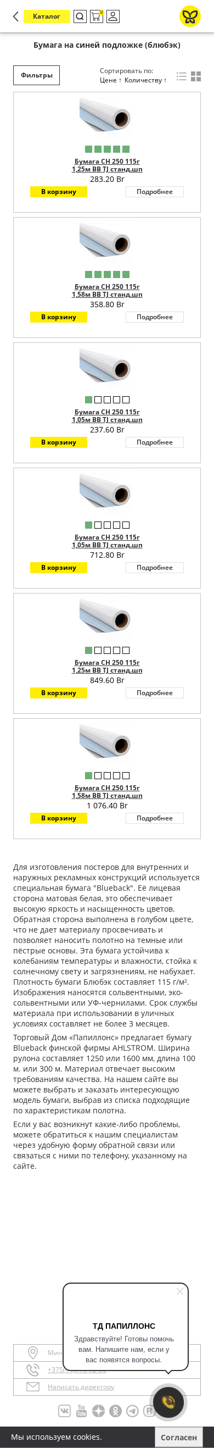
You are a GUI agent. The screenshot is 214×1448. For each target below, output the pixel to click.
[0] (95, 16)
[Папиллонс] (190, 16)
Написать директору (81, 1387)
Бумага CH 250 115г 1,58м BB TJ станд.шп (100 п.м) (107, 294)
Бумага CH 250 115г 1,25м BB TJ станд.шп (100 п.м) (107, 169)
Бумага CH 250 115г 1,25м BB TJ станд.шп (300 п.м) (107, 670)
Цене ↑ (111, 80)
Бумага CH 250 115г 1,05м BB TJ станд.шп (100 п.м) (107, 419)
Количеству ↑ (146, 80)
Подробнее (155, 191)
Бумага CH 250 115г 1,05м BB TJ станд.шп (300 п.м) (107, 545)
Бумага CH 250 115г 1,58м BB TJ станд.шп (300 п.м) (107, 795)
